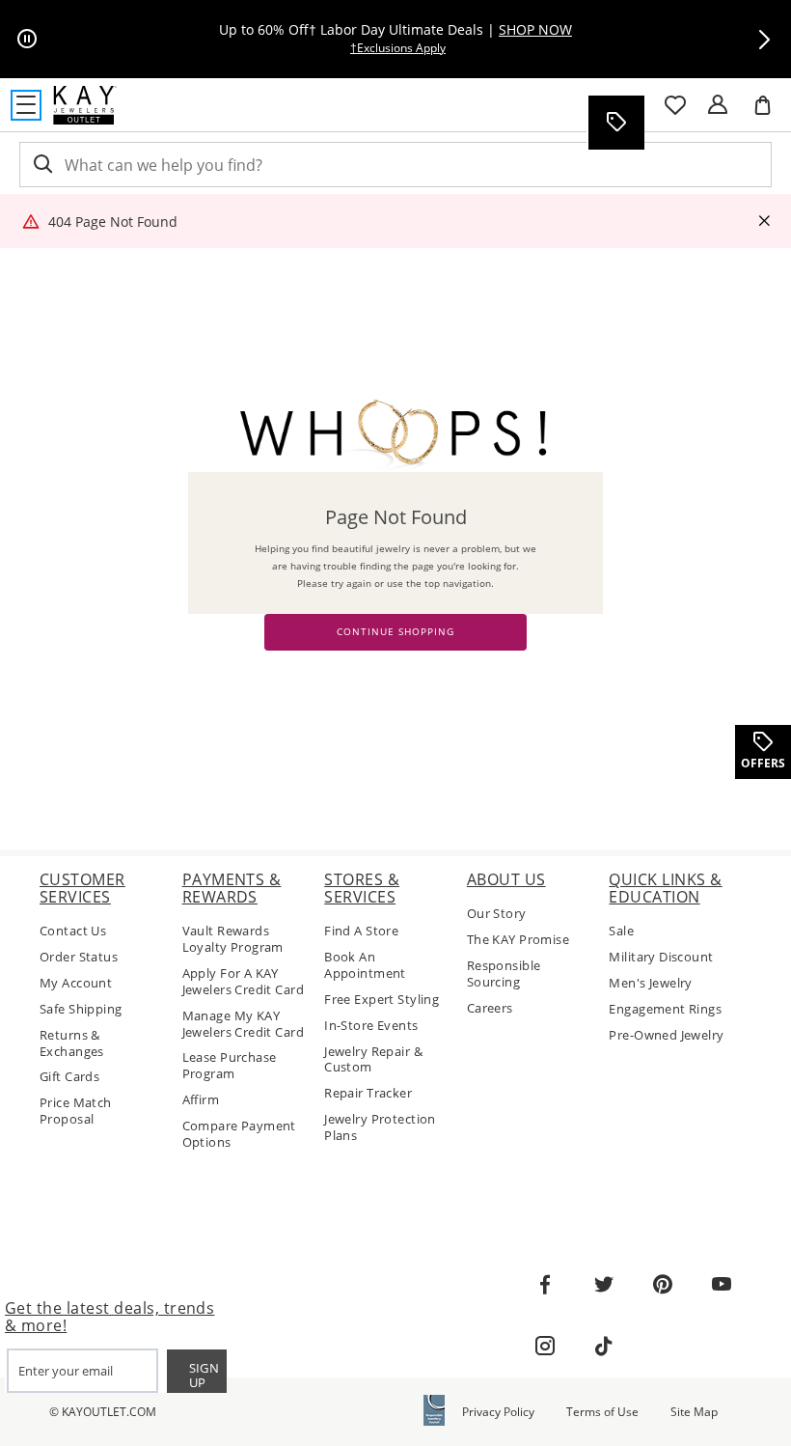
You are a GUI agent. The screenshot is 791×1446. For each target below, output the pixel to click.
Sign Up (204, 1375)
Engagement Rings (665, 1009)
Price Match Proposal (76, 1111)
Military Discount (661, 957)
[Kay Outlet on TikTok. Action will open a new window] (604, 1346)
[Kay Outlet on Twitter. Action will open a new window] (604, 1285)
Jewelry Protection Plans (380, 1127)
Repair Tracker (368, 1093)
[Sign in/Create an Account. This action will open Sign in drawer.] (717, 105)
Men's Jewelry (650, 983)
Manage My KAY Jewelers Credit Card (243, 1024)
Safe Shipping (81, 1009)
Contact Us (73, 931)
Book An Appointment (365, 965)
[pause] (27, 39)
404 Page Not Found (112, 221)
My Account (76, 983)
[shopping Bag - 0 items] (770, 113)
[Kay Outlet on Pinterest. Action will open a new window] (662, 1285)
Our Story (497, 913)
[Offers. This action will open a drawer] (615, 123)
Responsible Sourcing (504, 974)
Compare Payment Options (239, 1134)
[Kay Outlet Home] (85, 105)
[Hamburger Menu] (26, 105)
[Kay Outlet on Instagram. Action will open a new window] (545, 1346)
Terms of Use (602, 1411)
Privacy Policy (498, 1411)
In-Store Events (371, 1025)
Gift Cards (69, 1077)
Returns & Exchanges (72, 1043)
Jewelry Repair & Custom (373, 1059)
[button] (764, 39)
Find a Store (361, 931)
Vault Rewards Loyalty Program (233, 939)
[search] (41, 164)
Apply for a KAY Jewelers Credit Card (243, 981)
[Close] (764, 221)
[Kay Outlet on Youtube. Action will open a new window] (721, 1285)
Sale (621, 931)
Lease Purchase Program (229, 1065)
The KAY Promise (518, 940)
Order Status (79, 957)
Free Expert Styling (381, 999)
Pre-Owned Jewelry (666, 1035)
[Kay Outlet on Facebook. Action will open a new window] (545, 1285)
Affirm (201, 1100)
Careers (490, 1008)
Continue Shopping (395, 632)
